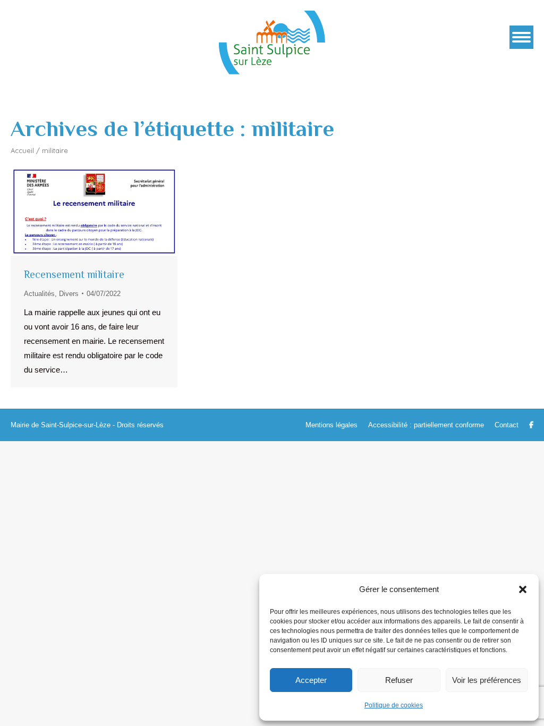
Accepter (311, 680)
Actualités (39, 294)
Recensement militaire (74, 274)
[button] (522, 589)
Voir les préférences (486, 680)
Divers (69, 294)
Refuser (399, 680)
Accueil (22, 150)
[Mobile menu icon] (521, 37)
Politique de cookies (393, 705)
